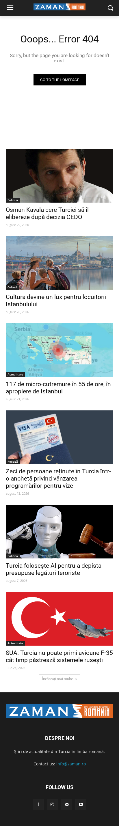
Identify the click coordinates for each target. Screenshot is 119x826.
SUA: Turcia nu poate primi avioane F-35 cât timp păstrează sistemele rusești (59, 656)
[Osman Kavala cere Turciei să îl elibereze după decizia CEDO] (59, 176)
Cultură (13, 287)
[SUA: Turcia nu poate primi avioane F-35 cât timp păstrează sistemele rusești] (59, 619)
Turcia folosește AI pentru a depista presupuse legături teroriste (53, 569)
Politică (13, 200)
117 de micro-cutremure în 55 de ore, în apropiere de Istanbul (58, 388)
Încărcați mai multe (57, 678)
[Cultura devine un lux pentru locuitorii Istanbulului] (59, 263)
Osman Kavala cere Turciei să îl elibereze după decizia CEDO (47, 213)
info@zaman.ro (71, 764)
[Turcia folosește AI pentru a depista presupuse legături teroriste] (59, 531)
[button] (110, 8)
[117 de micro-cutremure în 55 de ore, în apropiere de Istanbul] (59, 350)
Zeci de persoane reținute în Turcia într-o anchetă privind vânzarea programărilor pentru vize (58, 478)
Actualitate (15, 374)
